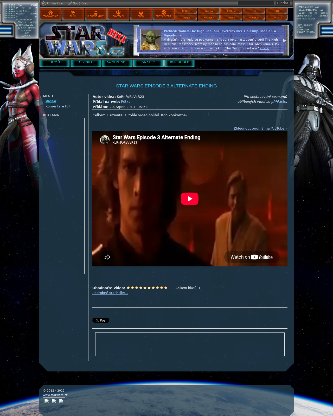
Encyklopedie (163, 16)
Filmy (73, 16)
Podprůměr (141, 288)
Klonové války (95, 16)
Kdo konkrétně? (174, 115)
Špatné (137, 288)
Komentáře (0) (58, 106)
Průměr (145, 288)
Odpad (128, 288)
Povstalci (118, 16)
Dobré (153, 288)
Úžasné (161, 288)
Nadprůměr (149, 288)
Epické (166, 288)
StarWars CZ (50, 16)
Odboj (141, 16)
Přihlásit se (55, 3)
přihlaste (278, 102)
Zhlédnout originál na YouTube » (260, 128)
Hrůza (132, 288)
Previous (136, 39)
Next (284, 39)
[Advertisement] (64, 196)
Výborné (157, 288)
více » (264, 48)
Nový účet (80, 3)
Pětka (126, 102)
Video (51, 101)
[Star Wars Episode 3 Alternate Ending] (84, 40)
